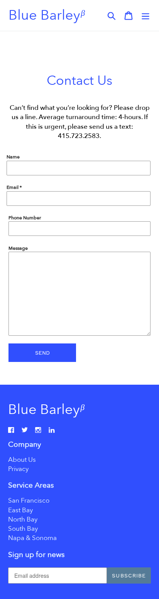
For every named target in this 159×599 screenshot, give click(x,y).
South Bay (23, 528)
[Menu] (145, 15)
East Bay (20, 510)
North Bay (22, 519)
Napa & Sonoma (32, 537)
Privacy (18, 468)
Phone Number (24, 218)
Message (18, 248)
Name (13, 157)
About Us (22, 459)
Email (14, 187)
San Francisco (28, 500)
